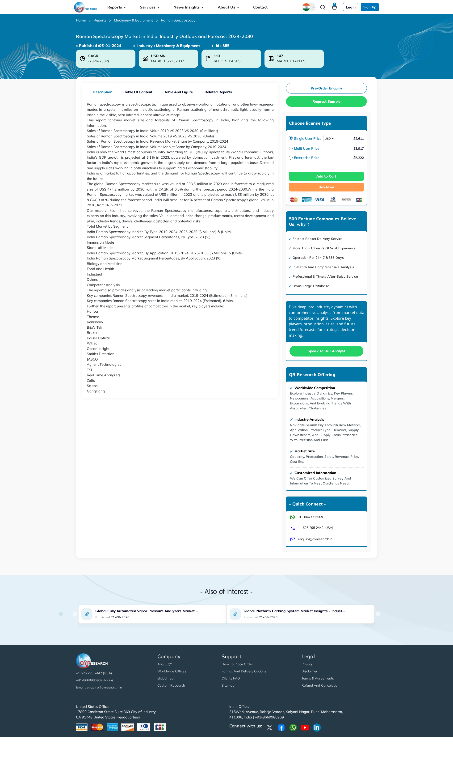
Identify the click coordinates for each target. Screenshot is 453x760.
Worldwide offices (171, 671)
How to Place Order (237, 664)
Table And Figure (178, 92)
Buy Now (326, 187)
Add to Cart (326, 176)
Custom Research (171, 685)
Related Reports (218, 92)
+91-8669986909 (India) (94, 680)
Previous (74, 614)
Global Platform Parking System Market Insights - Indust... (294, 611)
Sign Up (369, 7)
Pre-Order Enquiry (326, 88)
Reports (116, 7)
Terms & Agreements (318, 678)
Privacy (307, 664)
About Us (228, 7)
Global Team (166, 678)
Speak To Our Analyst (326, 351)
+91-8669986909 (310, 517)
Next (378, 614)
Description (102, 92)
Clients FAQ (231, 678)
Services (150, 7)
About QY (164, 664)
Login (351, 7)
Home (81, 20)
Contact (260, 7)
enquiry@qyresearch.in (315, 539)
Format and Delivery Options (244, 671)
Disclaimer (309, 671)
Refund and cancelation (320, 685)
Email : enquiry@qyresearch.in (99, 687)
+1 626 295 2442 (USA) (315, 528)
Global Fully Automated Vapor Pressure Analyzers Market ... (147, 611)
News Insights (188, 7)
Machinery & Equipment (133, 20)
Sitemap (228, 685)
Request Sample (326, 101)
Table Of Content (138, 92)
